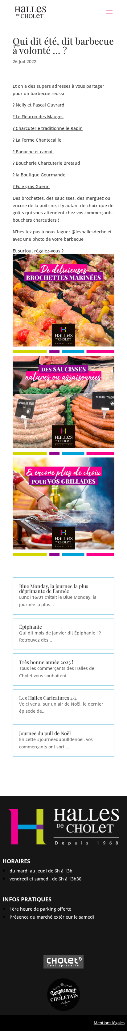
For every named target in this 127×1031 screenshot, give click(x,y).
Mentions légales (109, 1022)
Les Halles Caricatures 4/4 (48, 698)
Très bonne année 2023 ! (46, 662)
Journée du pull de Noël (45, 733)
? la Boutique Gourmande (39, 175)
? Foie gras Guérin (31, 186)
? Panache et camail (33, 152)
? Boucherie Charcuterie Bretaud (46, 163)
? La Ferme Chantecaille (37, 140)
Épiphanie (30, 626)
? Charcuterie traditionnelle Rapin (48, 128)
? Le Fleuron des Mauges (38, 116)
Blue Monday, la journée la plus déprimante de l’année (53, 588)
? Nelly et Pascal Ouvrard (38, 105)
